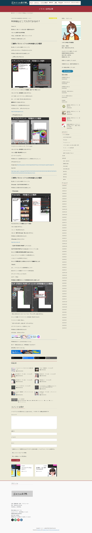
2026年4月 (64, 188)
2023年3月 (64, 264)
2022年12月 (64, 272)
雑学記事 (64, 158)
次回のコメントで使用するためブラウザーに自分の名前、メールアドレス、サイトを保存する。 (33, 449)
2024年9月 (64, 217)
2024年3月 (64, 233)
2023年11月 (64, 243)
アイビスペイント (40, 400)
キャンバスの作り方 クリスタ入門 (23, 385)
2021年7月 (64, 314)
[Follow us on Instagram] (21, 520)
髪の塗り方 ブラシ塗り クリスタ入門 (48, 374)
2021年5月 (64, 320)
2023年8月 (64, 251)
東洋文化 (65, 171)
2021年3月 (64, 325)
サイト (12, 443)
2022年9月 (64, 280)
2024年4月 (64, 230)
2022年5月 (64, 288)
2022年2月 (64, 296)
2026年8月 (64, 185)
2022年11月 (64, 275)
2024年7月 (64, 222)
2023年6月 (64, 256)
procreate (29, 400)
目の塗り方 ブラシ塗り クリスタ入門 (24, 374)
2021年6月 (64, 317)
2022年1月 (64, 299)
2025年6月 (64, 193)
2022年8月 (64, 283)
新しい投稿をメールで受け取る (19, 456)
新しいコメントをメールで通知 (19, 452)
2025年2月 (64, 204)
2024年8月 (64, 219)
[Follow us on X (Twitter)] (12, 520)
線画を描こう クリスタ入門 (45, 379)
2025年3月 (64, 201)
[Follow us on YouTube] (18, 520)
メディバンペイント (67, 150)
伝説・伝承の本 (66, 160)
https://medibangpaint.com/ (17, 111)
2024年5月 (64, 227)
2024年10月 (64, 214)
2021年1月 (64, 328)
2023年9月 (64, 248)
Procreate (65, 139)
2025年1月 (64, 206)
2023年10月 (64, 246)
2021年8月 (64, 312)
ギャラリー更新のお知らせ (67, 95)
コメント (14, 414)
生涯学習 (65, 174)
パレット (51, 400)
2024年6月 (64, 225)
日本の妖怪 (65, 166)
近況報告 (63, 100)
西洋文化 (65, 176)
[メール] (15, 520)
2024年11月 (64, 211)
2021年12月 (64, 301)
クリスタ (46, 400)
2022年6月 (64, 285)
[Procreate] (15, 467)
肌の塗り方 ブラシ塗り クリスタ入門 (24, 379)
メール (13, 437)
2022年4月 (64, 291)
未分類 (63, 155)
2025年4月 (64, 198)
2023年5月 (64, 259)
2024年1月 (64, 238)
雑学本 (64, 179)
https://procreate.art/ (15, 242)
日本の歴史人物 (66, 168)
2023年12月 (64, 240)
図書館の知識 (65, 163)
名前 (13, 431)
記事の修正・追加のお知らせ (67, 91)
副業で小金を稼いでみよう (68, 153)
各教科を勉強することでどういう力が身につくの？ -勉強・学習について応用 (73, 125)
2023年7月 (64, 254)
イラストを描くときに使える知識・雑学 (71, 145)
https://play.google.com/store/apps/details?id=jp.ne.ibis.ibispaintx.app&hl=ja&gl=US (35, 164)
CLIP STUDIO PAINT (22, 400)
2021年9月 (64, 309)
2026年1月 (64, 190)
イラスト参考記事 (53, 18)
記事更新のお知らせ (66, 77)
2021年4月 (64, 322)
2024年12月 (64, 209)
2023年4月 (64, 262)
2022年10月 (64, 277)
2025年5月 (64, 196)
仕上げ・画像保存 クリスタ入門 (46, 368)
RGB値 (34, 400)
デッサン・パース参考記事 (68, 147)
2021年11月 (64, 304)
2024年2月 (64, 235)
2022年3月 (64, 293)
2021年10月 (64, 306)
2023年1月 (64, 269)
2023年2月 (64, 267)
